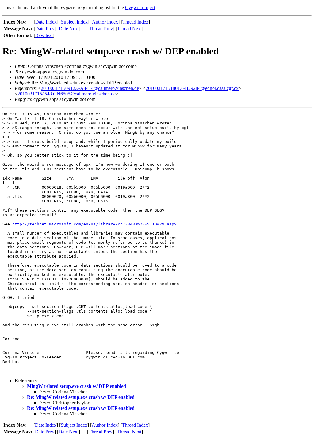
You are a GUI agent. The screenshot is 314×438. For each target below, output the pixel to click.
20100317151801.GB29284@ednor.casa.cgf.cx (192, 88)
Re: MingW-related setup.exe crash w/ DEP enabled (81, 397)
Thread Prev (101, 28)
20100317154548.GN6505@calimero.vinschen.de (66, 93)
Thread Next (129, 28)
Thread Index (135, 21)
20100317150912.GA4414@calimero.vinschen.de (90, 88)
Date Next (69, 28)
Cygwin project (140, 7)
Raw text (44, 35)
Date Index (46, 21)
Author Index (105, 21)
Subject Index (74, 21)
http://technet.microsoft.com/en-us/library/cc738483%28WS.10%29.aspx (94, 224)
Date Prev (45, 28)
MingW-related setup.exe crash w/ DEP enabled (76, 386)
